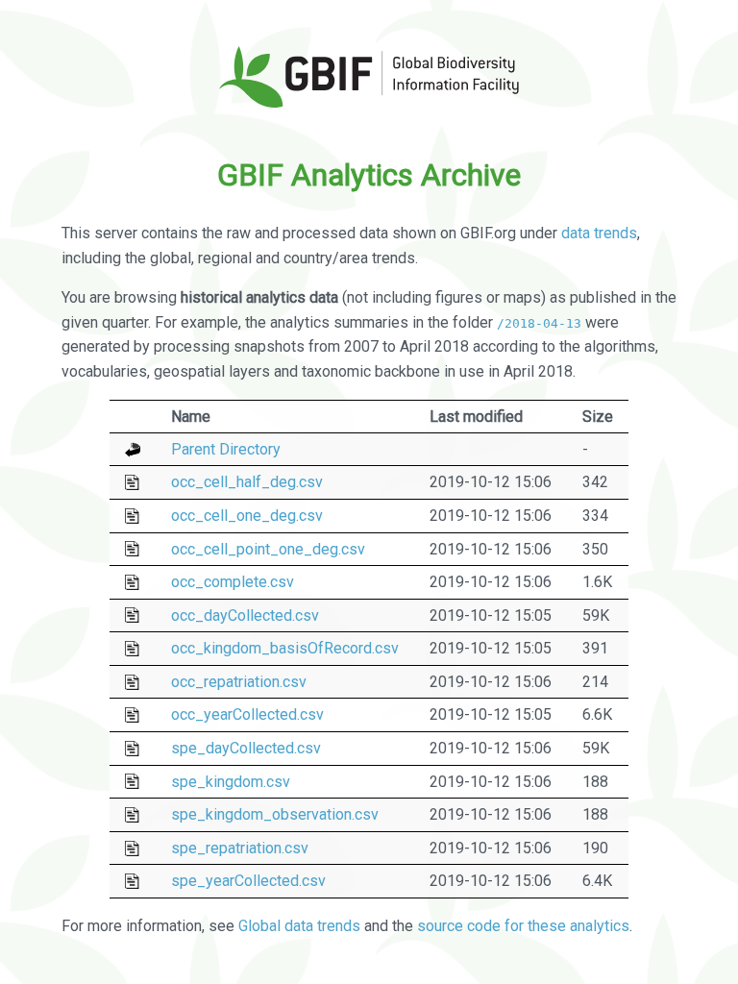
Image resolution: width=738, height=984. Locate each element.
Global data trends (299, 926)
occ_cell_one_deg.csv (247, 515)
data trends (599, 233)
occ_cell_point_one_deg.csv (268, 549)
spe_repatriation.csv (239, 848)
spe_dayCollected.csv (246, 748)
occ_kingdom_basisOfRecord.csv (285, 648)
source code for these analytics (523, 926)
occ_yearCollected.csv (247, 714)
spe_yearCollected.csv (248, 881)
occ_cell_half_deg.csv (247, 482)
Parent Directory (226, 449)
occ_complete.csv (232, 582)
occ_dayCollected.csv (245, 615)
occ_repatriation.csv (239, 682)
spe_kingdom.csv (230, 782)
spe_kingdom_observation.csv (275, 814)
